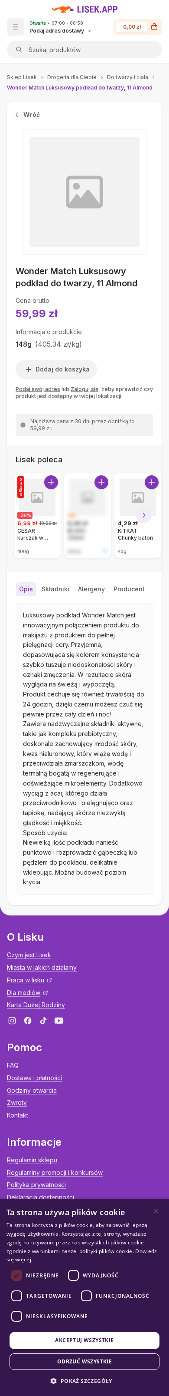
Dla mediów (23, 992)
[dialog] (84, 1297)
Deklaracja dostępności (40, 1197)
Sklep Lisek (22, 77)
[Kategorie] (15, 27)
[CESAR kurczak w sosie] (37, 515)
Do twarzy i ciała (127, 77)
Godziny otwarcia (32, 1090)
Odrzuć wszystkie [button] (84, 1361)
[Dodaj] (51, 482)
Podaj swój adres (38, 389)
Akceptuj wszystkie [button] (84, 1340)
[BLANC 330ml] (87, 515)
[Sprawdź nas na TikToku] (43, 1020)
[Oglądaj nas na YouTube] (59, 1020)
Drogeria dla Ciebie (72, 77)
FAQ (13, 1065)
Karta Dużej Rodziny (36, 1004)
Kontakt (17, 1115)
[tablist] (84, 589)
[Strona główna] (85, 9)
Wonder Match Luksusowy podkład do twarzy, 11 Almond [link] (80, 87)
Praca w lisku (25, 980)
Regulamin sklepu (32, 1160)
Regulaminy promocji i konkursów (55, 1172)
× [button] (156, 1211)
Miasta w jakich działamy (42, 967)
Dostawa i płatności (34, 1077)
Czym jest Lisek (29, 954)
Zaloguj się (84, 389)
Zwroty (17, 1102)
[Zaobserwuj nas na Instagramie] (12, 1020)
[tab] (26, 589)
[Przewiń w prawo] (144, 515)
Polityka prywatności (36, 1184)
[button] (84, 1381)
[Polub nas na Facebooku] (28, 1020)
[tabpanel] (84, 749)
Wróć (31, 114)
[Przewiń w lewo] (25, 515)
